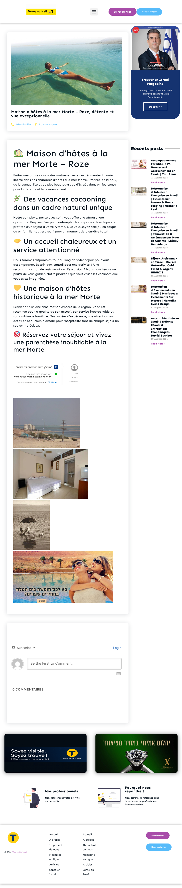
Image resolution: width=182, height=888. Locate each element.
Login (116, 648)
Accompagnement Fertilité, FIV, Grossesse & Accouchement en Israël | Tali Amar (163, 167)
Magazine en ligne (55, 857)
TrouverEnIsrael (19, 852)
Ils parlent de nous (55, 847)
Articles (54, 864)
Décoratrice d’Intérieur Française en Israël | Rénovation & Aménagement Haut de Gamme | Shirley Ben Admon (165, 234)
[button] (94, 11)
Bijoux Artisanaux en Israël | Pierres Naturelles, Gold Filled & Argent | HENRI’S (164, 265)
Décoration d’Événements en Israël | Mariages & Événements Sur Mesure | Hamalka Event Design (164, 295)
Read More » (158, 182)
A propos (54, 839)
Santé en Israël (54, 872)
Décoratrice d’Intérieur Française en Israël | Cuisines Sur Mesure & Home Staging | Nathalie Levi (164, 199)
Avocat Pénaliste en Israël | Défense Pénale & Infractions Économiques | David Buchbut (165, 327)
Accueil (53, 834)
